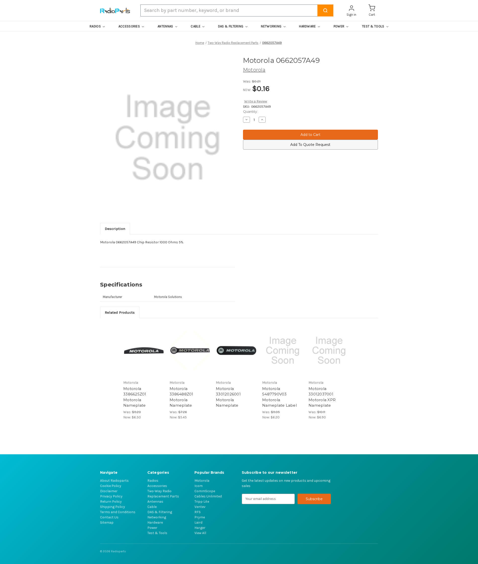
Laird (198, 522)
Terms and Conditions (117, 512)
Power (152, 528)
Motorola (201, 480)
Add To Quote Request (310, 144)
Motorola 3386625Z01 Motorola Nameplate (134, 397)
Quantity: (250, 111)
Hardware (155, 522)
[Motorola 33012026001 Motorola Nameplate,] (236, 350)
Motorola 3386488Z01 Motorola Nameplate (181, 397)
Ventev (199, 507)
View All (200, 533)
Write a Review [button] (255, 101)
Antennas (155, 501)
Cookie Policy (110, 486)
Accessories (157, 486)
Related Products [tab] (120, 312)
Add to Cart (143, 350)
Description (115, 228)
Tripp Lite (201, 501)
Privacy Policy (111, 496)
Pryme (199, 517)
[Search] (325, 10)
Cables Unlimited (208, 496)
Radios (152, 480)
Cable (152, 507)
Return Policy (111, 501)
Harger (199, 528)
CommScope (204, 491)
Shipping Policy (112, 507)
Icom (198, 486)
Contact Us (109, 517)
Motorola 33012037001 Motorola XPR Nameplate (322, 397)
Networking (156, 517)
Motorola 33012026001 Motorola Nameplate (228, 397)
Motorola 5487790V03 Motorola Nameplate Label (279, 397)
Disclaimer (109, 491)
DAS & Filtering (159, 512)
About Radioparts (114, 480)
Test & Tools (157, 533)
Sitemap (107, 522)
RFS (197, 512)
